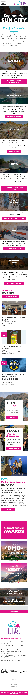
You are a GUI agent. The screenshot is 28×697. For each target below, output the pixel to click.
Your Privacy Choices (14, 683)
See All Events (11, 296)
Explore (12, 418)
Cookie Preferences (14, 681)
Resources (17, 660)
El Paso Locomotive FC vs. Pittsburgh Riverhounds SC (13, 376)
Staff (5, 660)
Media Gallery (10, 660)
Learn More (14, 448)
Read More (8, 509)
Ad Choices (14, 684)
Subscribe (14, 612)
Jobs (2, 660)
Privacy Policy (14, 679)
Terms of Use (14, 686)
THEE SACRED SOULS (11, 346)
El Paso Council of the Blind (13, 318)
